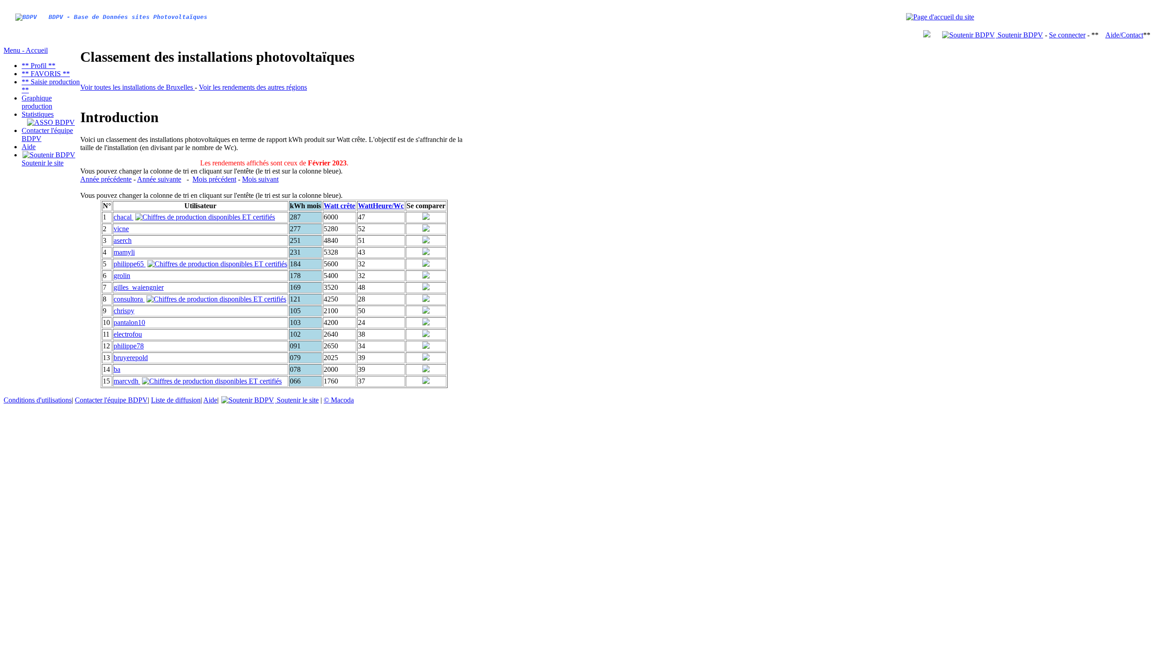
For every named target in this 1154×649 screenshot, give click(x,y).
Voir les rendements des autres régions (253, 87)
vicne (121, 229)
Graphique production (37, 102)
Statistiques (38, 114)
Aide (29, 147)
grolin (122, 275)
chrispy (124, 311)
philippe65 (130, 264)
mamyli (124, 252)
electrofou (128, 334)
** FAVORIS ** (46, 74)
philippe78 (129, 346)
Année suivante (159, 179)
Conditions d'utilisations (38, 400)
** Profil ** (38, 65)
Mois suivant (260, 179)
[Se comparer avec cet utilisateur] (426, 217)
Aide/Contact (1124, 35)
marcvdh (127, 381)
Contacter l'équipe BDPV (111, 400)
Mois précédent (214, 179)
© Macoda (339, 400)
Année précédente (106, 179)
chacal (123, 217)
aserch (123, 240)
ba (117, 369)
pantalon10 (129, 322)
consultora (129, 299)
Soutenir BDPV (1019, 35)
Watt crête (339, 206)
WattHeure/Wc (381, 206)
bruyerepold (131, 357)
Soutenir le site (43, 163)
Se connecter (1067, 35)
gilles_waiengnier (139, 287)
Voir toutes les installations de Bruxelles (137, 87)
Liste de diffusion (176, 400)
